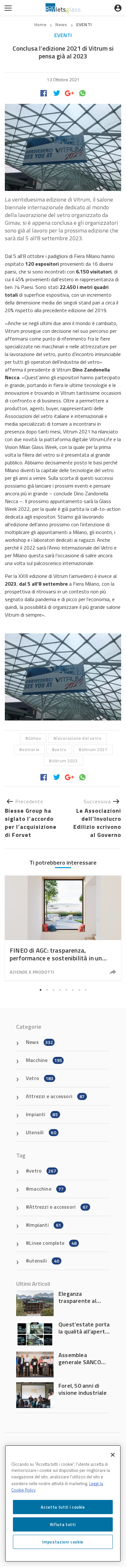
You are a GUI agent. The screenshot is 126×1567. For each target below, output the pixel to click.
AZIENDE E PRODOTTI (32, 971)
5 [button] (66, 990)
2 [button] (47, 990)
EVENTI (84, 24)
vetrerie (30, 749)
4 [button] (60, 990)
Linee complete (53, 1243)
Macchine (44, 1060)
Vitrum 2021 (95, 749)
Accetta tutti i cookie (63, 1507)
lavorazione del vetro (78, 738)
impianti (45, 1225)
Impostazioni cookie (62, 1542)
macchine (46, 1189)
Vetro (40, 1078)
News (61, 24)
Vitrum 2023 (65, 760)
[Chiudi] (113, 1455)
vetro (60, 749)
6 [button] (72, 990)
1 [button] (40, 990)
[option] (63, 928)
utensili (44, 1261)
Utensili (41, 1132)
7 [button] (79, 990)
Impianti (42, 1114)
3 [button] (53, 990)
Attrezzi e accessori (55, 1096)
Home (40, 24)
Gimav (34, 738)
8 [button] (85, 990)
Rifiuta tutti (63, 1524)
